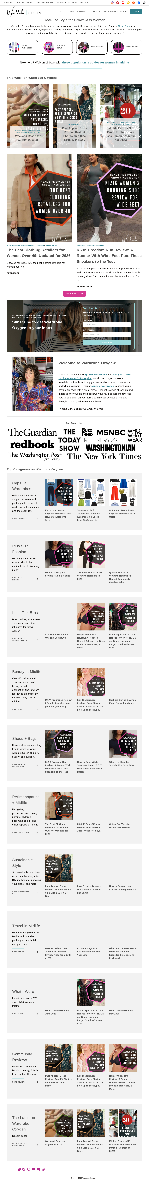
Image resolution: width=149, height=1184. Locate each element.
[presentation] (28, 116)
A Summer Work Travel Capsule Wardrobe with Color (122, 513)
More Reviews (19, 1082)
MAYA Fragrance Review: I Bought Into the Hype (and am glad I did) (59, 703)
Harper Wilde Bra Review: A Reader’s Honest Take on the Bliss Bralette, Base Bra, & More (91, 641)
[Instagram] (112, 3)
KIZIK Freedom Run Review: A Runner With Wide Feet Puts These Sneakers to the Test (109, 256)
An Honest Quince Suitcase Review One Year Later (89, 951)
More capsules (19, 518)
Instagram (61, 2)
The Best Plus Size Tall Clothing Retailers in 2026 (90, 575)
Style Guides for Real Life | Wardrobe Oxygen (25, 245)
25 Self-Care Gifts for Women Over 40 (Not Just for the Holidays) (89, 827)
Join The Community (25, 2)
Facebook (73, 2)
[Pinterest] (117, 3)
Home (60, 1169)
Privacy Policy (110, 1169)
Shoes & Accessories (85, 245)
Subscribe (9, 2)
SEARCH (136, 11)
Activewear (99, 245)
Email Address (90, 330)
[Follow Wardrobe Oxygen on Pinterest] (43, 1169)
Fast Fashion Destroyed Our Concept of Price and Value (90, 889)
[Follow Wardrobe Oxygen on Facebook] (23, 1169)
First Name (87, 320)
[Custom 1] (133, 3)
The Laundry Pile (45, 2)
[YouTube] (123, 3)
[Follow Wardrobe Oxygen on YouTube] (33, 1169)
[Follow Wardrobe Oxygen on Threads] (28, 1169)
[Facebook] (139, 3)
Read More (14, 273)
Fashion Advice (74, 124)
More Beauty (18, 709)
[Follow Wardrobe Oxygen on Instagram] (19, 1169)
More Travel (18, 952)
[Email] (128, 3)
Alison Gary (124, 26)
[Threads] (144, 3)
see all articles (74, 293)
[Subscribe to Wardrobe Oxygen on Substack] (38, 1169)
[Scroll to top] (144, 1176)
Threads (84, 2)
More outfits (18, 1014)
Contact (90, 1169)
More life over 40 (20, 832)
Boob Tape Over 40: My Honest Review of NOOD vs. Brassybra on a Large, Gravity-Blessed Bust (122, 641)
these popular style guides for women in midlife (95, 62)
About (74, 1169)
